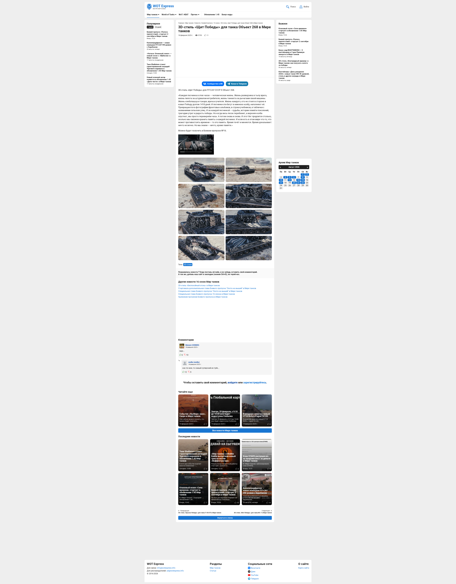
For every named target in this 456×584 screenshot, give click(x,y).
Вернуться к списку (225, 518)
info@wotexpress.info (166, 568)
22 (303, 183)
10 (281, 180)
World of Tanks (168, 14)
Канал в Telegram (239, 84)
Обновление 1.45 (211, 14)
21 (298, 183)
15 (303, 180)
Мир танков (152, 14)
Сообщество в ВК (215, 84)
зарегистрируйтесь (254, 382)
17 (281, 183)
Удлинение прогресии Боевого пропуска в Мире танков (202, 297)
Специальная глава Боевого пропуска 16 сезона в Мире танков (206, 294)
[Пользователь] (181, 346)
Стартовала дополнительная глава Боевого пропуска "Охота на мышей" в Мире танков (217, 288)
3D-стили (188, 264)
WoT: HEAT (183, 14)
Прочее (194, 14)
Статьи (213, 571)
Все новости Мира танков (225, 430)
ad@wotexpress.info (175, 571)
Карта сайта (303, 568)
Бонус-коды (227, 14)
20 (294, 183)
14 (298, 180)
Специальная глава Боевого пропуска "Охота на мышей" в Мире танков (210, 291)
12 (290, 180)
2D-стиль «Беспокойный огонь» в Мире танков (199, 285)
